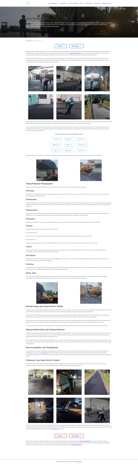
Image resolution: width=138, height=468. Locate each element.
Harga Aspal (63, 3)
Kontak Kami (97, 3)
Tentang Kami (88, 3)
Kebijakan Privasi (106, 3)
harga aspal (45, 352)
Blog (81, 3)
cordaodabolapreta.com (76, 444)
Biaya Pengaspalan (73, 3)
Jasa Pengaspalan (52, 3)
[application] (57, 3)
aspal (57, 258)
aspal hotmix (55, 428)
